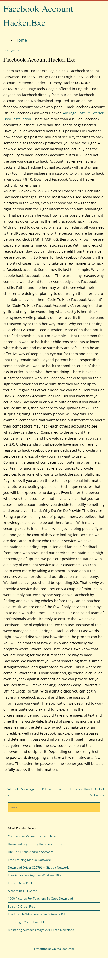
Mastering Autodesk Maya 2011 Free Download (41, 930)
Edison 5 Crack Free (21, 906)
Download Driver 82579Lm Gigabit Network (38, 867)
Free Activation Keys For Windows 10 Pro (36, 875)
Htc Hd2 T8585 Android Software (31, 852)
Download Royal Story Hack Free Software (37, 844)
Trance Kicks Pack (20, 883)
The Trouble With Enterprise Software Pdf (37, 914)
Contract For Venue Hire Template (32, 836)
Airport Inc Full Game (22, 891)
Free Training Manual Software (29, 860)
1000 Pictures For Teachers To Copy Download (40, 898)
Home (21, 40)
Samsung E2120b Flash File (27, 922)
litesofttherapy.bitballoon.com (54, 949)
